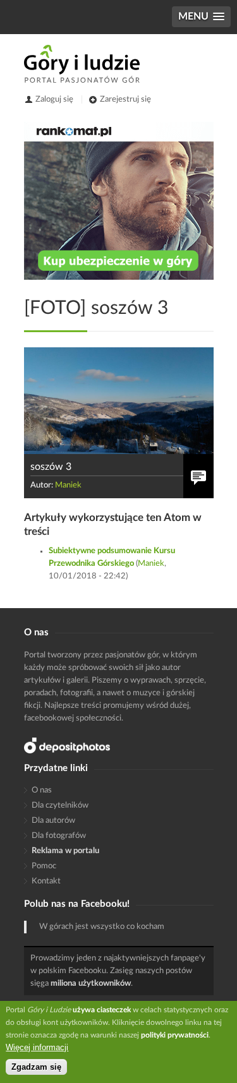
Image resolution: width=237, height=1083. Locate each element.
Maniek (68, 485)
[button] (201, 16)
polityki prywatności (175, 1035)
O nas (42, 790)
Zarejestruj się (125, 99)
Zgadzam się (36, 1067)
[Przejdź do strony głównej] (82, 64)
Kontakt (46, 881)
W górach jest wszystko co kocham (101, 927)
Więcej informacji (37, 1047)
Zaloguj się (54, 99)
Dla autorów (53, 821)
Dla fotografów (59, 836)
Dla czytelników (60, 805)
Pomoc (44, 866)
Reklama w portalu (65, 851)
